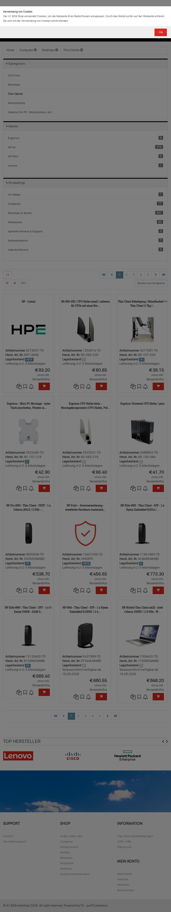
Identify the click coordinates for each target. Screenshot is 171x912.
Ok (161, 32)
